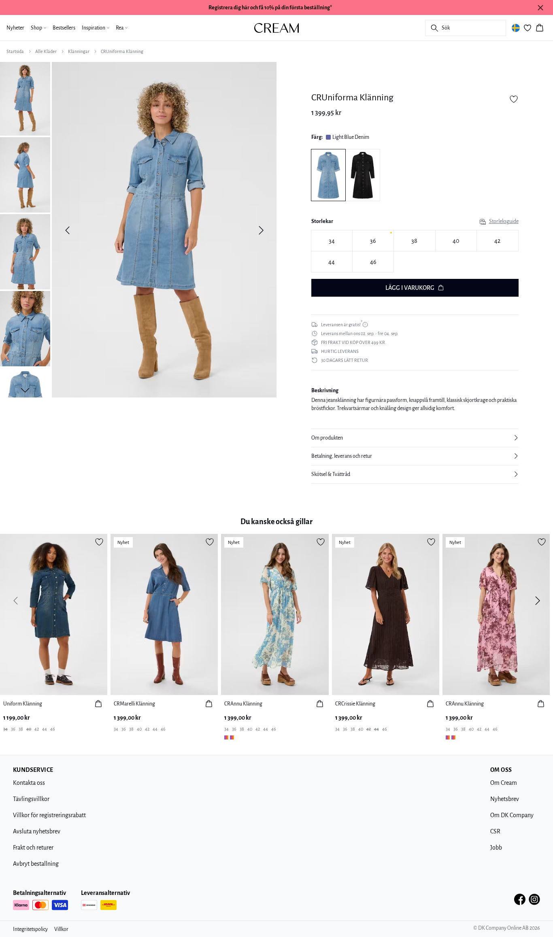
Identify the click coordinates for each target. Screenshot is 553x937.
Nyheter (15, 28)
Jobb (496, 847)
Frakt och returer (33, 847)
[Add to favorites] (514, 99)
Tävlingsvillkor (31, 799)
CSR (495, 831)
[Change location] (515, 27)
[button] (415, 438)
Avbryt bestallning (36, 864)
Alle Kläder (46, 51)
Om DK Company (512, 815)
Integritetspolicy (30, 929)
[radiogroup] (415, 251)
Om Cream (503, 783)
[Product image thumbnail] (25, 98)
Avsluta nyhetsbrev (36, 831)
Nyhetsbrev (504, 799)
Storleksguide (504, 221)
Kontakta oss (29, 783)
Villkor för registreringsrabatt (49, 815)
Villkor (61, 929)
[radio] (331, 240)
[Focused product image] (164, 230)
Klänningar (78, 51)
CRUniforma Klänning (122, 51)
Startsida (15, 51)
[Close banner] (540, 8)
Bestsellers (64, 28)
